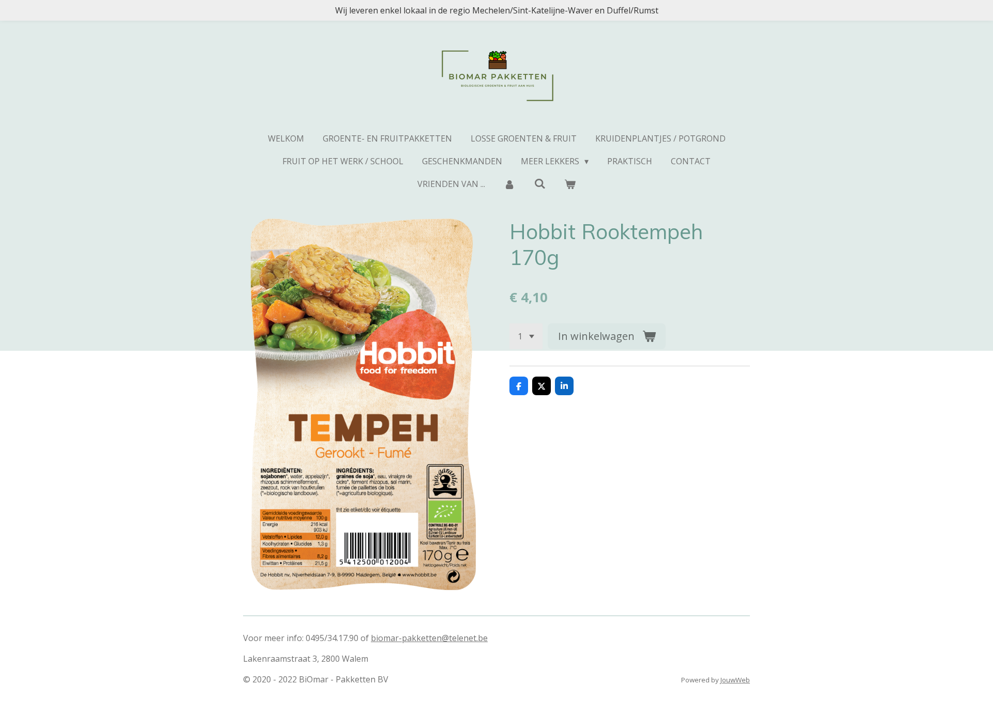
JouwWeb (735, 679)
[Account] (509, 184)
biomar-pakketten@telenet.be (429, 638)
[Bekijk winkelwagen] (570, 184)
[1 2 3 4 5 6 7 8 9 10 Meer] (526, 336)
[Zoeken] (539, 183)
